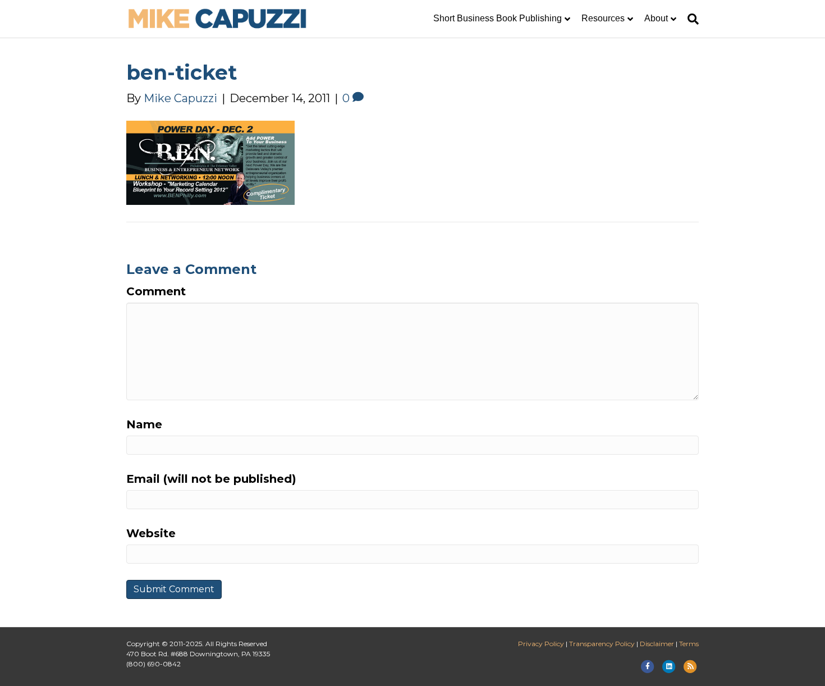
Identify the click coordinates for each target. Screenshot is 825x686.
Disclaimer (657, 643)
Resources (603, 18)
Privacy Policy (541, 643)
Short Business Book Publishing (497, 18)
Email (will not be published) (211, 479)
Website (151, 533)
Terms (689, 643)
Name (144, 424)
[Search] (690, 19)
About (656, 18)
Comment (156, 291)
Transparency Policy (602, 643)
